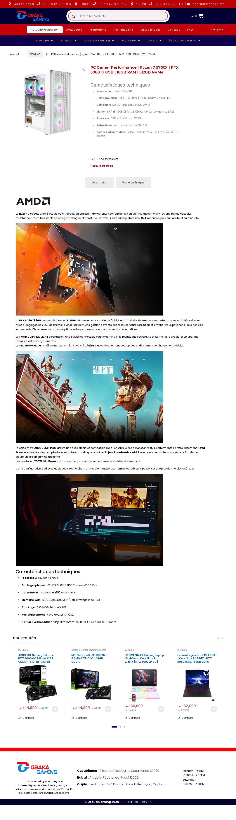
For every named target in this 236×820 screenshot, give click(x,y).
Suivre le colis (150, 29)
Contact (174, 29)
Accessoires (129, 40)
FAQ (190, 29)
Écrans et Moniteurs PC (182, 40)
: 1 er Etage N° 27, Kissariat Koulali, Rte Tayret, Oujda (119, 784)
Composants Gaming (97, 40)
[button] (83, 69)
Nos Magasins (123, 29)
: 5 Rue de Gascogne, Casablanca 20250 (118, 770)
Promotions (98, 29)
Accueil (14, 53)
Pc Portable (42, 40)
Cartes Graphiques (81, 650)
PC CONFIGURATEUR (45, 29)
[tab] (99, 182)
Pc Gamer (66, 40)
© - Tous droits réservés (118, 802)
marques (35, 53)
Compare (217, 29)
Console (152, 40)
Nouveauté (74, 29)
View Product (53, 709)
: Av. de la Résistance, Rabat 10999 (107, 777)
